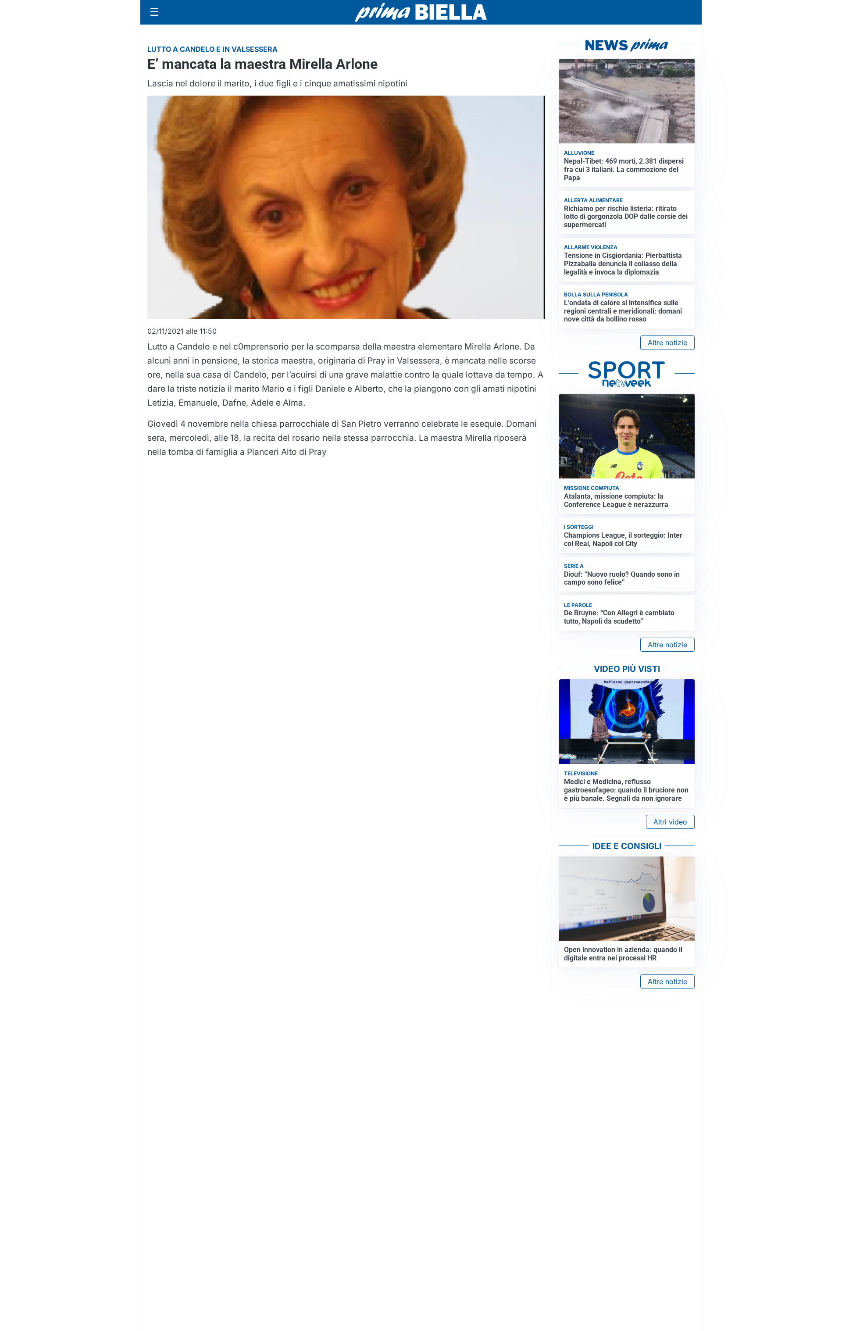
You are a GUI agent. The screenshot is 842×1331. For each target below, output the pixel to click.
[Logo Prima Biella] (421, 12)
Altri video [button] (670, 821)
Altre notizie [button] (667, 342)
